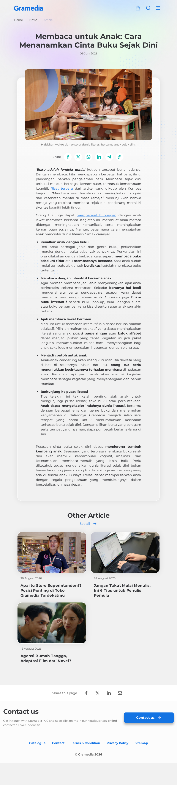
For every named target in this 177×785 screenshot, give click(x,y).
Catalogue (37, 743)
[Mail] (120, 693)
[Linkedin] (99, 157)
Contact (58, 743)
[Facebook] (68, 157)
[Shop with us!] (138, 8)
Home (18, 20)
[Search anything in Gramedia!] (148, 8)
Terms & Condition (85, 743)
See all (85, 524)
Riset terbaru (62, 188)
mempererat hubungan (96, 215)
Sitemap (141, 743)
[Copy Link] (119, 157)
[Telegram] (109, 157)
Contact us (145, 717)
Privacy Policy (117, 743)
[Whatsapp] (88, 157)
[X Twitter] (78, 157)
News (33, 20)
